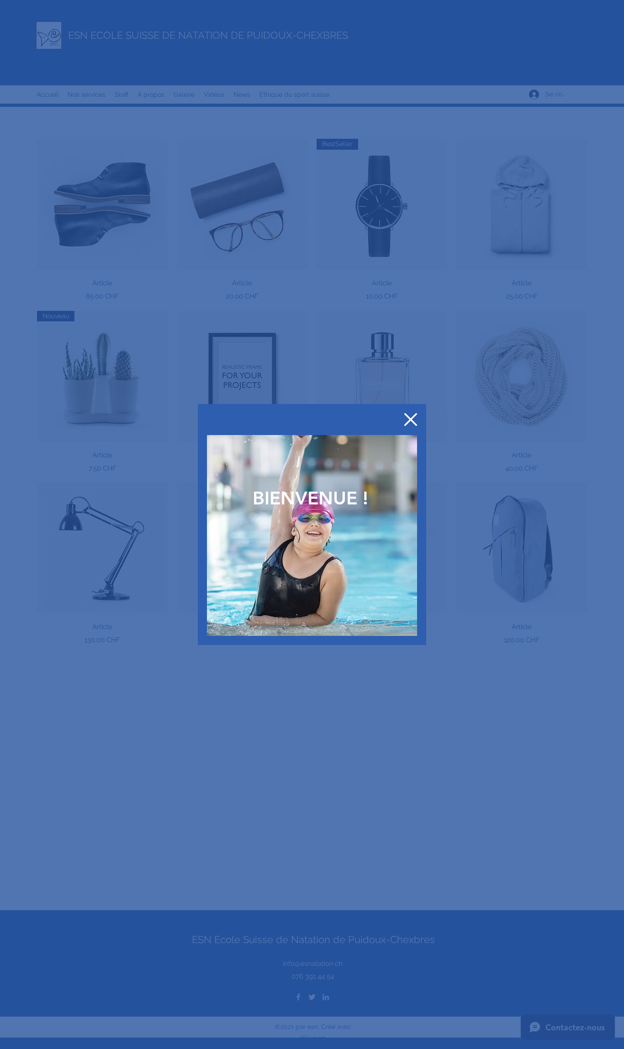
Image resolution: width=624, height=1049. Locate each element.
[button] (410, 419)
